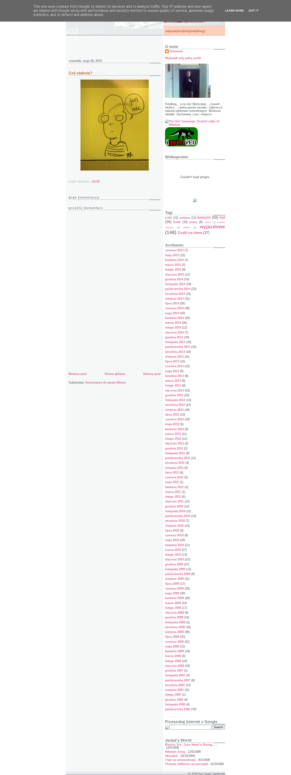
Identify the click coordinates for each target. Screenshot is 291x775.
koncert (204, 217)
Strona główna (115, 374)
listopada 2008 (175, 622)
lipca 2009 (172, 583)
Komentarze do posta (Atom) (105, 382)
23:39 (96, 181)
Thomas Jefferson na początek (186, 764)
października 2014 (177, 289)
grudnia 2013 (174, 337)
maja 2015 (172, 255)
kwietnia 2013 (174, 376)
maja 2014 (172, 313)
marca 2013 (173, 380)
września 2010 (175, 520)
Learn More (234, 10)
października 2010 (177, 516)
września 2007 (175, 685)
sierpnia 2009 (174, 578)
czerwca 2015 (174, 250)
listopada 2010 (175, 511)
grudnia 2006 (174, 699)
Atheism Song (175, 751)
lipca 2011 (172, 472)
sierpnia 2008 (174, 632)
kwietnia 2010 (174, 545)
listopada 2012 (175, 400)
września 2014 (175, 294)
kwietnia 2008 (174, 651)
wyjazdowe (212, 226)
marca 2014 (173, 322)
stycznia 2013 (174, 390)
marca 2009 (173, 603)
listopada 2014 (175, 284)
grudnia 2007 (174, 670)
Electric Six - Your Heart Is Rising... (190, 744)
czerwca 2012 (174, 419)
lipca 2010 (172, 530)
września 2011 (175, 462)
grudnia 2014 (174, 279)
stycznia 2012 (174, 443)
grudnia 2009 (174, 564)
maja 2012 (172, 424)
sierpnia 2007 (174, 690)
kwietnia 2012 (174, 429)
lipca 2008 (172, 636)
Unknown (176, 51)
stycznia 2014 (174, 332)
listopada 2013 (175, 342)
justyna (185, 217)
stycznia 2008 (174, 665)
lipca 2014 (172, 303)
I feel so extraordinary (180, 760)
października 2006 (177, 709)
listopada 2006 (175, 704)
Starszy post (152, 374)
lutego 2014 (173, 327)
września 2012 (175, 404)
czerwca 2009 (174, 588)
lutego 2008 (173, 661)
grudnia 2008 (174, 617)
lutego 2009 (173, 607)
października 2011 (177, 458)
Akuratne (171, 755)
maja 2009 (172, 593)
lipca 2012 (172, 414)
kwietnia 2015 (174, 260)
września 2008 (175, 627)
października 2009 (177, 574)
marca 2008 (173, 656)
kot (222, 217)
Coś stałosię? (80, 73)
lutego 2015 (173, 269)
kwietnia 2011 (174, 487)
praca (193, 222)
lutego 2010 (173, 554)
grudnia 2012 (174, 395)
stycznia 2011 (174, 501)
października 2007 (177, 680)
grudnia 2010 (174, 506)
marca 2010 (173, 550)
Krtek (177, 222)
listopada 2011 (175, 453)
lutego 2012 (173, 438)
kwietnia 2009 (174, 598)
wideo (186, 227)
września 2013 (175, 352)
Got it (253, 10)
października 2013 (177, 347)
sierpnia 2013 (174, 356)
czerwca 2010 (174, 535)
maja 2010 (172, 540)
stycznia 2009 (174, 612)
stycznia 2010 (174, 559)
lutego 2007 (173, 694)
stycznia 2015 (174, 274)
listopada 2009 (175, 569)
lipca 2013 (172, 361)
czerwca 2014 (174, 308)
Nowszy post (78, 374)
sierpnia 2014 (174, 298)
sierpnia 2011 (174, 467)
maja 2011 (172, 482)
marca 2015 (173, 264)
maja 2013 (172, 371)
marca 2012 (173, 434)
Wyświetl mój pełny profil (183, 58)
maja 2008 (172, 646)
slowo (207, 222)
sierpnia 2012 (174, 409)
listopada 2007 (175, 675)
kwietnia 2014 (174, 318)
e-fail (168, 217)
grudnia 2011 (174, 448)
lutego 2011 (173, 496)
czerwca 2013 (174, 366)
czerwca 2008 (174, 641)
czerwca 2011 (174, 477)
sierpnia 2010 (174, 525)
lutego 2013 (173, 385)
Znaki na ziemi (190, 233)
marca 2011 (173, 492)
